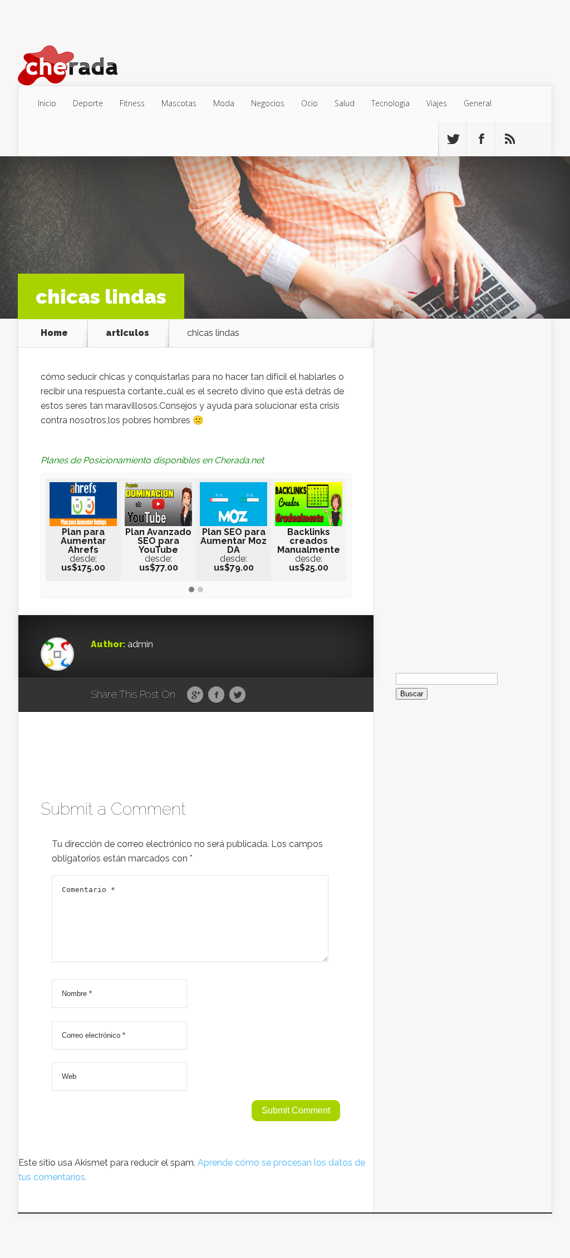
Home (54, 333)
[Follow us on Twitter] (452, 139)
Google (195, 695)
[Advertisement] (462, 485)
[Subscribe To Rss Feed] (509, 139)
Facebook (216, 695)
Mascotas (178, 103)
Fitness (132, 103)
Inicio (47, 103)
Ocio (309, 103)
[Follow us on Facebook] (481, 139)
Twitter (237, 695)
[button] (191, 590)
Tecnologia (390, 103)
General (478, 103)
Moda (223, 103)
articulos (127, 333)
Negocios (267, 103)
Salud (345, 103)
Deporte (88, 103)
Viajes (436, 103)
